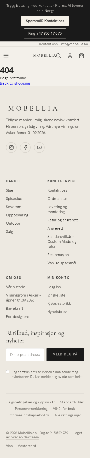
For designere (17, 316)
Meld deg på (65, 354)
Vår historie (15, 287)
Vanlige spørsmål (62, 263)
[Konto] (70, 55)
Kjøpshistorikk (59, 303)
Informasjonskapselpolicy (29, 415)
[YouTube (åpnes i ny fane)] (39, 147)
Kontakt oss (57, 190)
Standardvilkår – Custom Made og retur (62, 241)
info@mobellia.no (74, 44)
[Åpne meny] (6, 55)
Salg (9, 231)
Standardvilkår (72, 402)
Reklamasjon (58, 254)
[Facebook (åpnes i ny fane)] (25, 147)
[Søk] (58, 55)
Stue (9, 190)
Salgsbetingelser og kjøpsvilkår (30, 402)
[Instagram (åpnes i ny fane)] (11, 147)
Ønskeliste (57, 295)
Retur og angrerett (63, 220)
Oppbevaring (17, 215)
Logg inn (54, 287)
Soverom (13, 206)
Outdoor (13, 223)
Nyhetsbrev (57, 311)
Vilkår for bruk (64, 409)
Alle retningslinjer (68, 415)
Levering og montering (57, 209)
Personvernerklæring (31, 409)
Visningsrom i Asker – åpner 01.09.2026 (23, 298)
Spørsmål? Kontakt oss (45, 20)
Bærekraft (14, 308)
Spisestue (14, 198)
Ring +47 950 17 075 (45, 33)
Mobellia (44, 55)
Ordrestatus (58, 198)
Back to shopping (15, 83)
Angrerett (55, 228)
